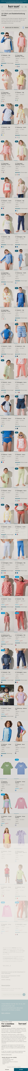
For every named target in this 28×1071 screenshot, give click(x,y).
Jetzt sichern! (21, 539)
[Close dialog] (26, 527)
